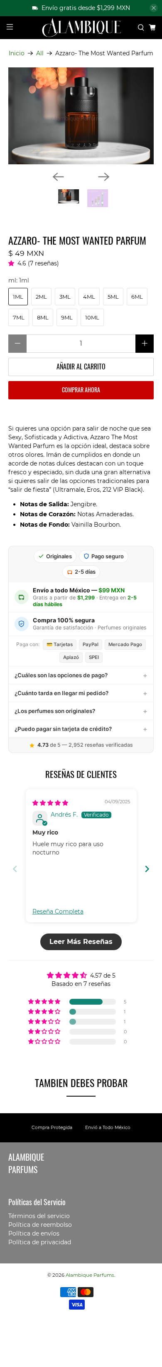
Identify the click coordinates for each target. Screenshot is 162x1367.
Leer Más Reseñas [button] (81, 942)
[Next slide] (147, 868)
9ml (67, 317)
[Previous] (58, 177)
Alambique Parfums (90, 1275)
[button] (12, 263)
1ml (18, 296)
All (40, 53)
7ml (19, 317)
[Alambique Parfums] (81, 27)
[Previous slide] (15, 868)
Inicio (17, 53)
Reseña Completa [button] (57, 911)
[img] (50, 803)
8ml (43, 317)
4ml (89, 296)
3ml (65, 296)
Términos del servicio (39, 1216)
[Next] (104, 177)
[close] (154, 8)
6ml (137, 296)
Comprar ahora (81, 389)
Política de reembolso (40, 1224)
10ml (92, 317)
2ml (41, 296)
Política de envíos (33, 1233)
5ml (113, 296)
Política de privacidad (39, 1242)
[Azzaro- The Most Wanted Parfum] (81, 116)
